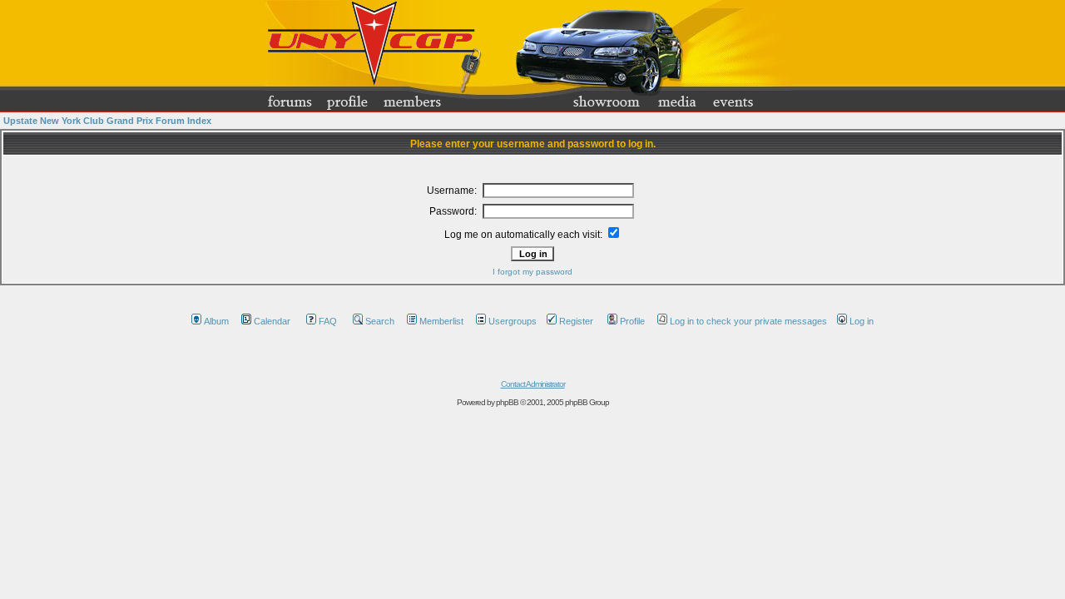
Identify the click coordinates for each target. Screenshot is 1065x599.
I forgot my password (532, 271)
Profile (632, 321)
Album (216, 321)
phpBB (507, 402)
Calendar (272, 321)
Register (576, 321)
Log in (862, 321)
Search (379, 321)
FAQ (328, 321)
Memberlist (441, 321)
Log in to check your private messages (748, 321)
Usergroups (512, 321)
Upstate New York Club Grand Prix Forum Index (107, 121)
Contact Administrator (533, 384)
